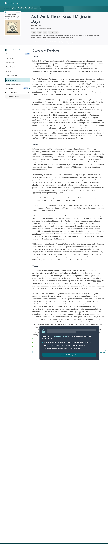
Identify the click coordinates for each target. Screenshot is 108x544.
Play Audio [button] (53, 42)
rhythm (52, 128)
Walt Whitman (36, 25)
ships (53, 94)
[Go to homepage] (12, 3)
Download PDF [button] (39, 42)
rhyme (62, 128)
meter (44, 169)
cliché (39, 61)
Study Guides (13, 8)
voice (67, 288)
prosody (76, 154)
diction (35, 84)
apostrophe (37, 92)
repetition (36, 234)
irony (64, 311)
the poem (80, 81)
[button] (61, 42)
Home (6, 8)
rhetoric (52, 301)
